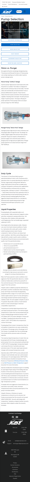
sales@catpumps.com (20, 440)
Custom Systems (15, 465)
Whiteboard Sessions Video (21, 361)
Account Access (23, 4)
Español (15, 478)
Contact (4, 4)
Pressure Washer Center (18, 2)
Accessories (15, 467)
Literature (15, 469)
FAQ (15, 474)
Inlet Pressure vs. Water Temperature (14, 363)
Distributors (15, 471)
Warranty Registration (15, 476)
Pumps (15, 463)
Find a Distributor (12, 4)
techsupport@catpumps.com (20, 443)
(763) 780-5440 (6, 2)
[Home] (6, 11)
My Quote (4, 6)
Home (2, 16)
